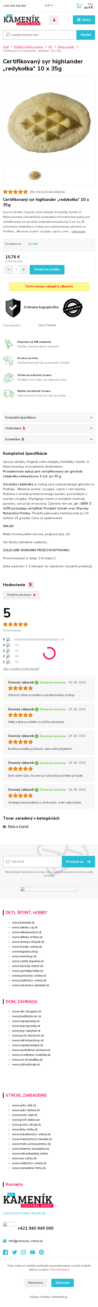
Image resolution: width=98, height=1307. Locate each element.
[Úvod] (22, 20)
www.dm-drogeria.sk (26, 1011)
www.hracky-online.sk (27, 947)
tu (66, 1297)
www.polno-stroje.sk (26, 1125)
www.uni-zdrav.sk (24, 1158)
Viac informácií (59, 1269)
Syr (50, 47)
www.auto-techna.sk (26, 1110)
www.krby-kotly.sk (24, 1129)
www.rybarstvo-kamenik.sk (30, 985)
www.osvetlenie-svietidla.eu (31, 1055)
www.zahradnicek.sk (26, 1064)
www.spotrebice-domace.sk (31, 1050)
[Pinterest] (41, 1253)
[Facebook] (7, 1253)
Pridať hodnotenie (19, 595)
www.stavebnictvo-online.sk (31, 1134)
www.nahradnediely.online (30, 1154)
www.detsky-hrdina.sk (27, 937)
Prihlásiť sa (75, 862)
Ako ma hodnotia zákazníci (47, 191)
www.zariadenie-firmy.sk (29, 1168)
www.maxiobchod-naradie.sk (32, 1139)
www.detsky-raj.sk (24, 927)
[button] (49, 1072)
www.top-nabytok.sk (26, 1031)
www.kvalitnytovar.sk (26, 1016)
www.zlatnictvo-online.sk (29, 980)
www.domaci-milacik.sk (28, 942)
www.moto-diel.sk (24, 1115)
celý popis (78, 231)
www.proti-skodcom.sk (28, 1036)
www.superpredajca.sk (27, 1045)
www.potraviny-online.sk (29, 976)
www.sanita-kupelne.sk (28, 961)
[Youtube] (34, 1253)
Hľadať (85, 35)
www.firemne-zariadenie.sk (30, 1149)
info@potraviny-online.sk (26, 1241)
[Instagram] (25, 1253)
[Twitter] (16, 1253)
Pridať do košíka (47, 269)
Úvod (6, 47)
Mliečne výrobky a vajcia (28, 47)
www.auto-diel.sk (24, 1105)
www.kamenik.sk (23, 923)
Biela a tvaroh (66, 47)
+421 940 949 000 (14, 6)
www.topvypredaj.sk (26, 1026)
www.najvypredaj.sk (25, 1021)
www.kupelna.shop (25, 952)
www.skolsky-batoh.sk (27, 966)
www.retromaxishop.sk (28, 1040)
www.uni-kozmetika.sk (27, 1060)
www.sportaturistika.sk (27, 971)
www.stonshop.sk (24, 956)
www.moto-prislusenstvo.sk (31, 1144)
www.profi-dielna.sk (26, 1120)
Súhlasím (63, 1283)
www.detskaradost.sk (26, 932)
